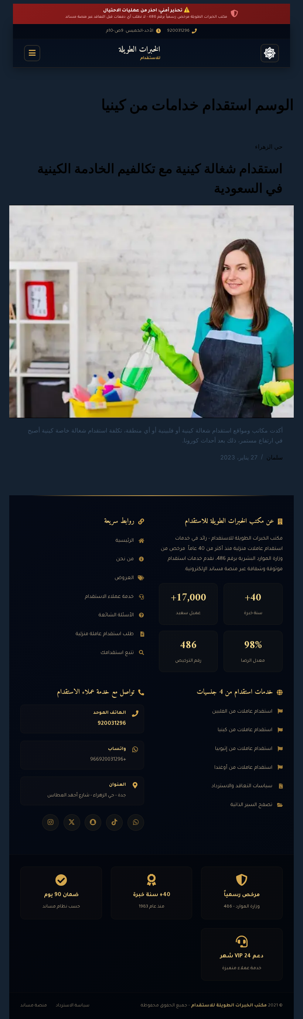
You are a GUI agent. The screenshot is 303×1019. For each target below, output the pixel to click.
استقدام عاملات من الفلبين (242, 712)
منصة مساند (33, 1005)
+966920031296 (108, 759)
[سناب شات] (93, 822)
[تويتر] (72, 822)
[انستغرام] (50, 822)
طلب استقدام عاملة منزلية (105, 634)
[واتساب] (135, 822)
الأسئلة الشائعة (116, 615)
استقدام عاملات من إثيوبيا (243, 749)
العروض (124, 578)
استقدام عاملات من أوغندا (243, 768)
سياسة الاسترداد (72, 1005)
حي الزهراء (269, 146)
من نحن (125, 559)
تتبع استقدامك (117, 653)
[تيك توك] (114, 822)
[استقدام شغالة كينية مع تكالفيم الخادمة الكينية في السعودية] (151, 311)
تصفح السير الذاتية (251, 805)
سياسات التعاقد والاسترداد (241, 786)
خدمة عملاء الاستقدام (109, 597)
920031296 (112, 724)
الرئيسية (125, 541)
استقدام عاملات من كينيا (245, 730)
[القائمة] (32, 53)
